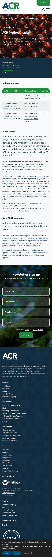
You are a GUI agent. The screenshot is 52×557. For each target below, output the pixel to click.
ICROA (4, 421)
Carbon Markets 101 (9, 460)
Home (4, 18)
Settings (26, 553)
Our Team (5, 388)
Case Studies (7, 455)
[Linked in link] (4, 525)
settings (13, 548)
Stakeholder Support (10, 471)
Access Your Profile (9, 513)
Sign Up (43, 3)
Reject (17, 553)
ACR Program (14, 18)
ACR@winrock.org (8, 493)
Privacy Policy (38, 330)
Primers (5, 452)
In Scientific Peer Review (10, 65)
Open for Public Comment (11, 68)
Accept (7, 553)
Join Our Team (7, 394)
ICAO (4, 408)
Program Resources (9, 438)
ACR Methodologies (9, 433)
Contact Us (6, 391)
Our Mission (6, 386)
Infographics (6, 457)
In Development (42, 18)
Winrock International (30, 366)
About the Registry (9, 504)
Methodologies (28, 18)
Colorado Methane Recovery (12, 416)
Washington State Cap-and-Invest (14, 413)
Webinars (5, 468)
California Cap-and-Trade (11, 405)
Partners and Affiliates (10, 441)
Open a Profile (7, 510)
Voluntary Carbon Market (11, 411)
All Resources (7, 449)
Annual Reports (7, 465)
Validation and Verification (11, 435)
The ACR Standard (8, 430)
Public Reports (7, 507)
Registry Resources (9, 515)
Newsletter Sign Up (9, 396)
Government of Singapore (11, 419)
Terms (27, 330)
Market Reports (8, 463)
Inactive (5, 73)
